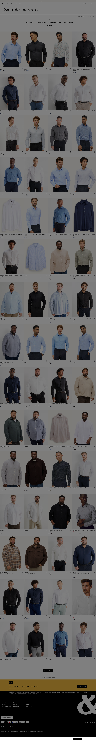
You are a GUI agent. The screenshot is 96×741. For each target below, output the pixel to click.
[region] (48, 739)
